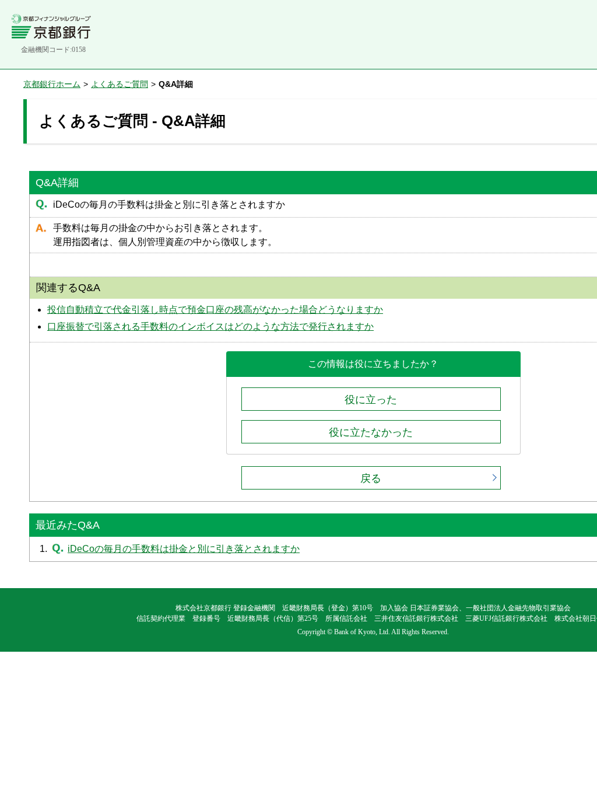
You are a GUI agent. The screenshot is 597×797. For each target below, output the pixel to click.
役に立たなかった (371, 432)
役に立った (371, 400)
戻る (370, 478)
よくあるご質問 (119, 84)
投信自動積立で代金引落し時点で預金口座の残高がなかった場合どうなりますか (215, 309)
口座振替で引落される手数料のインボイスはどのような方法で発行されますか (210, 326)
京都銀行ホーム (51, 84)
